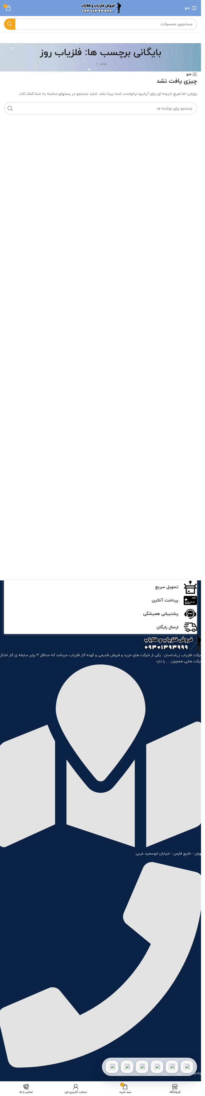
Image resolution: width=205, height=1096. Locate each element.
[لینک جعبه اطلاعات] (100, 587)
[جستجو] (9, 24)
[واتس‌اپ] (172, 1067)
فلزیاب (74, 655)
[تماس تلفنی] (187, 1067)
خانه (103, 64)
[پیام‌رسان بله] (142, 1067)
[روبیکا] (112, 1067)
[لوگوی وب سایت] (100, 7)
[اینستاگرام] (157, 1067)
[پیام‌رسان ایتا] (127, 1067)
